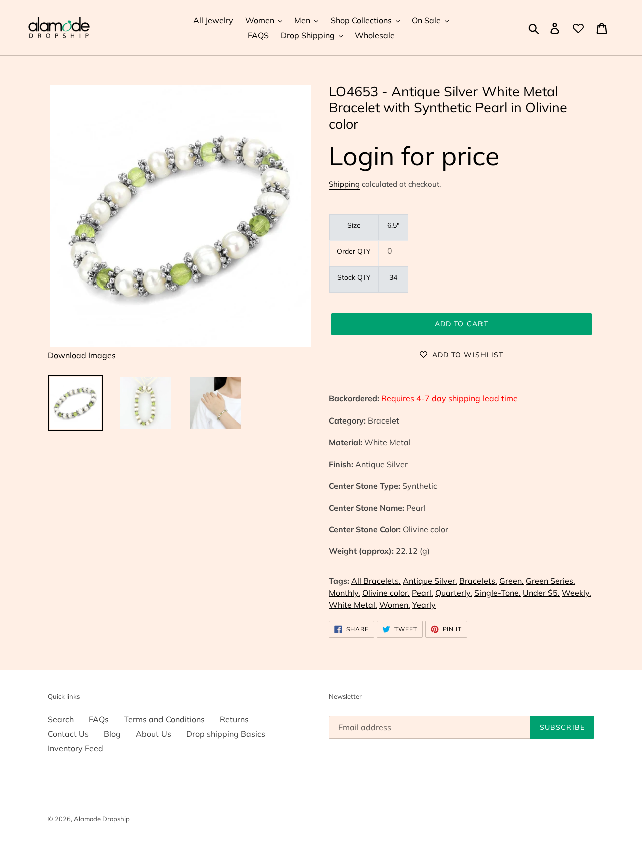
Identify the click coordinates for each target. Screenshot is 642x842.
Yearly (424, 605)
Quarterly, (453, 593)
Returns (234, 719)
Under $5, (541, 593)
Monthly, (344, 593)
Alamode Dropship (102, 819)
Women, (394, 605)
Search (61, 719)
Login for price (414, 155)
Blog (112, 734)
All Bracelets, (376, 581)
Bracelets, (478, 581)
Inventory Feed (75, 748)
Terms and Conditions (164, 719)
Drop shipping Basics (225, 734)
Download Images (82, 355)
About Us (153, 734)
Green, (511, 581)
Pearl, (422, 593)
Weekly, (576, 593)
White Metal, (353, 605)
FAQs (99, 719)
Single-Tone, (497, 593)
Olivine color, (386, 593)
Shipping (344, 184)
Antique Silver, (430, 581)
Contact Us (68, 734)
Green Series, (550, 581)
